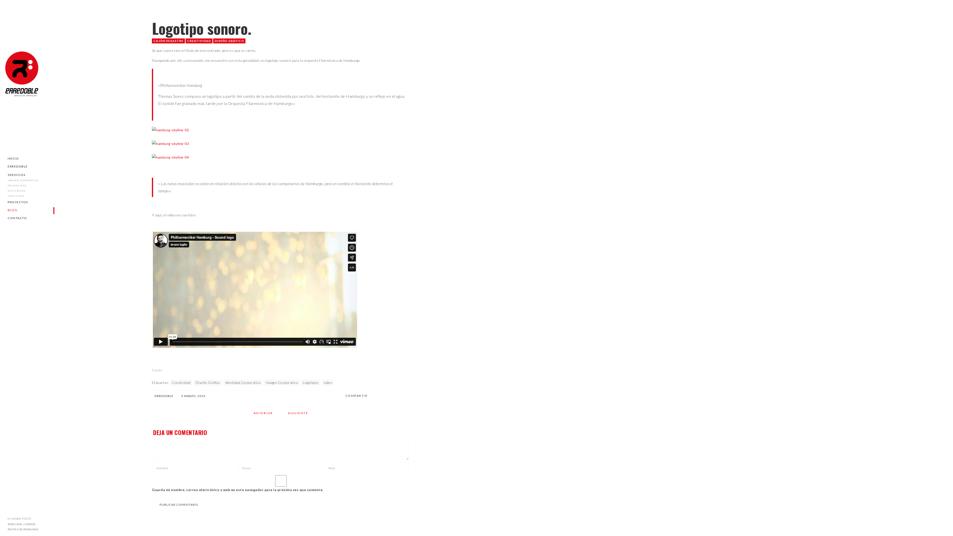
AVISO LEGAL (15, 524)
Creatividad (199, 41)
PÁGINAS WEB (17, 185)
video (328, 382)
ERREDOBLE (18, 166)
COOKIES (30, 524)
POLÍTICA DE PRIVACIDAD (23, 529)
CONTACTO (17, 218)
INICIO (13, 158)
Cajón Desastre (168, 41)
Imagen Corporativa (282, 382)
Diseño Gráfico (229, 41)
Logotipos (311, 382)
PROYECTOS (18, 202)
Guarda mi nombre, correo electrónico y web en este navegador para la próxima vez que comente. (237, 490)
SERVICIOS (17, 175)
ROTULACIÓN (16, 191)
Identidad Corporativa (243, 382)
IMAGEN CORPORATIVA (23, 180)
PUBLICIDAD (16, 196)
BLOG (12, 210)
